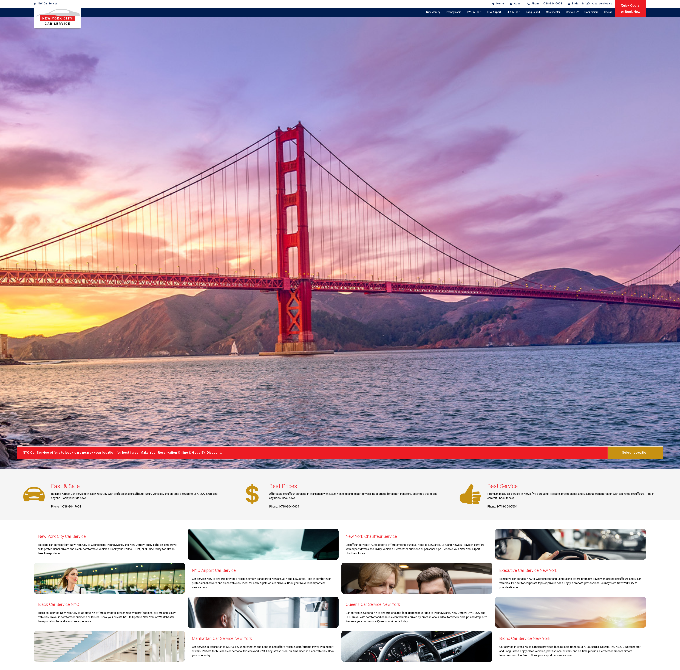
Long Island (533, 12)
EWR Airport (474, 12)
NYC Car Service (47, 3)
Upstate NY (572, 12)
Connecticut (591, 12)
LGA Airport (494, 12)
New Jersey (433, 12)
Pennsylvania (453, 12)
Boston (608, 12)
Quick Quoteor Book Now (630, 8)
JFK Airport (513, 12)
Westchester (553, 12)
